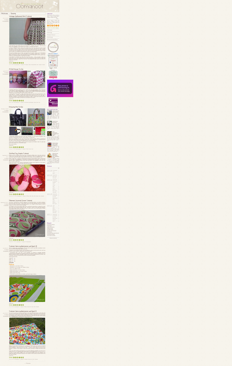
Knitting (50, 37)
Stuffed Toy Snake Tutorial (19, 153)
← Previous (27, 363)
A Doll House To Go (16, 69)
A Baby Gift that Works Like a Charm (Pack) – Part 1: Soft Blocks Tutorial (55, 155)
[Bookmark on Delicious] (21, 63)
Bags (26, 306)
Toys (39, 102)
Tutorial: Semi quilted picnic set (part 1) (22, 311)
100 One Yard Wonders (29, 102)
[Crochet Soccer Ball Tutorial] (49, 123)
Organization (28, 241)
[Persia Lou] (60, 96)
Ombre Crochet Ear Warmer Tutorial (55, 111)
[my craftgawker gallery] (53, 56)
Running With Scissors (51, 230)
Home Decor (51, 35)
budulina (15, 46)
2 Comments (5, 159)
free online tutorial (19, 90)
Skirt (37, 64)
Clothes (26, 64)
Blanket (26, 359)
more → (57, 18)
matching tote (14, 316)
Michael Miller (33, 64)
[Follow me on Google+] (56, 25)
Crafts (35, 102)
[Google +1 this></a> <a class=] (19, 63)
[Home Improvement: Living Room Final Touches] (49, 133)
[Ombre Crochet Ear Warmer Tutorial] (49, 112)
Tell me (57, 27)
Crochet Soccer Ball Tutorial (55, 122)
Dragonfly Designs (51, 224)
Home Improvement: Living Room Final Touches (55, 133)
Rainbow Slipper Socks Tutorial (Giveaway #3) (55, 144)
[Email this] (23, 63)
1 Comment (6, 205)
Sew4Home (49, 231)
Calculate (11, 262)
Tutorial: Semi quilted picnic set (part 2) (23, 246)
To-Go (30, 148)
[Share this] (14, 63)
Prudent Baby (50, 229)
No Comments (5, 21)
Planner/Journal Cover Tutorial (20, 200)
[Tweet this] (15, 63)
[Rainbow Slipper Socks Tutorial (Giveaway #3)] (49, 145)
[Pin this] (17, 63)
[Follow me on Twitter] (50, 25)
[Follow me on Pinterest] (52, 25)
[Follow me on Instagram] (54, 25)
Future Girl (49, 225)
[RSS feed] (58, 25)
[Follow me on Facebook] (48, 25)
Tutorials (40, 64)
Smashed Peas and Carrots (53, 233)
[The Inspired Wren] (53, 102)
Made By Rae (50, 228)
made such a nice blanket (18, 248)
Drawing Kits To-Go (16, 107)
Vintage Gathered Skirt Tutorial (20, 16)
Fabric (30, 64)
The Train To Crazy (51, 235)
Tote (34, 306)
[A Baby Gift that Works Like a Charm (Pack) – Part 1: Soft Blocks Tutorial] (49, 155)
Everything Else (52, 39)
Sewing (6, 19)
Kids (37, 102)
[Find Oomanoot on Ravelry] (53, 55)
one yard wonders (34, 89)
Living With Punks (50, 227)
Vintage (43, 64)
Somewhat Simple (51, 234)
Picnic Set (29, 306)
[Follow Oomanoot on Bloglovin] (53, 54)
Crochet (49, 30)
